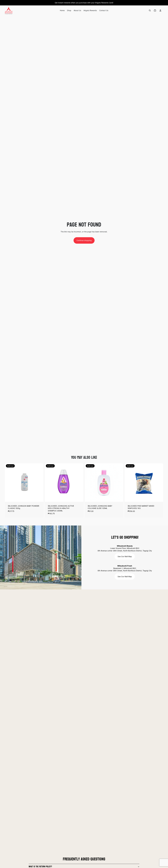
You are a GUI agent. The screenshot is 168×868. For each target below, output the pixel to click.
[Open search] (150, 10)
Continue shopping (84, 240)
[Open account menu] (160, 10)
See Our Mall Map (125, 556)
